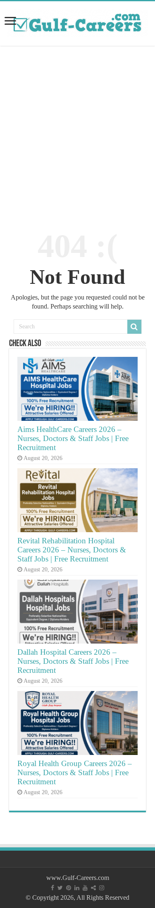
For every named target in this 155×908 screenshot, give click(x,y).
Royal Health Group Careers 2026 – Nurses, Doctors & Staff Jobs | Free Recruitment (74, 772)
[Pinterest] (68, 888)
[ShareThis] (93, 888)
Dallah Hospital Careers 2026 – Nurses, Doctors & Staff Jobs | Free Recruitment (73, 661)
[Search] (134, 327)
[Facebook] (52, 888)
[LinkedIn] (77, 888)
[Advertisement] (77, 133)
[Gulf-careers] (77, 22)
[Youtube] (85, 888)
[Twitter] (60, 888)
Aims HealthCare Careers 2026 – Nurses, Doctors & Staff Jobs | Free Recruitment (73, 438)
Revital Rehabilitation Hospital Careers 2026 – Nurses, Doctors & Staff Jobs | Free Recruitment (71, 549)
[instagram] (101, 888)
